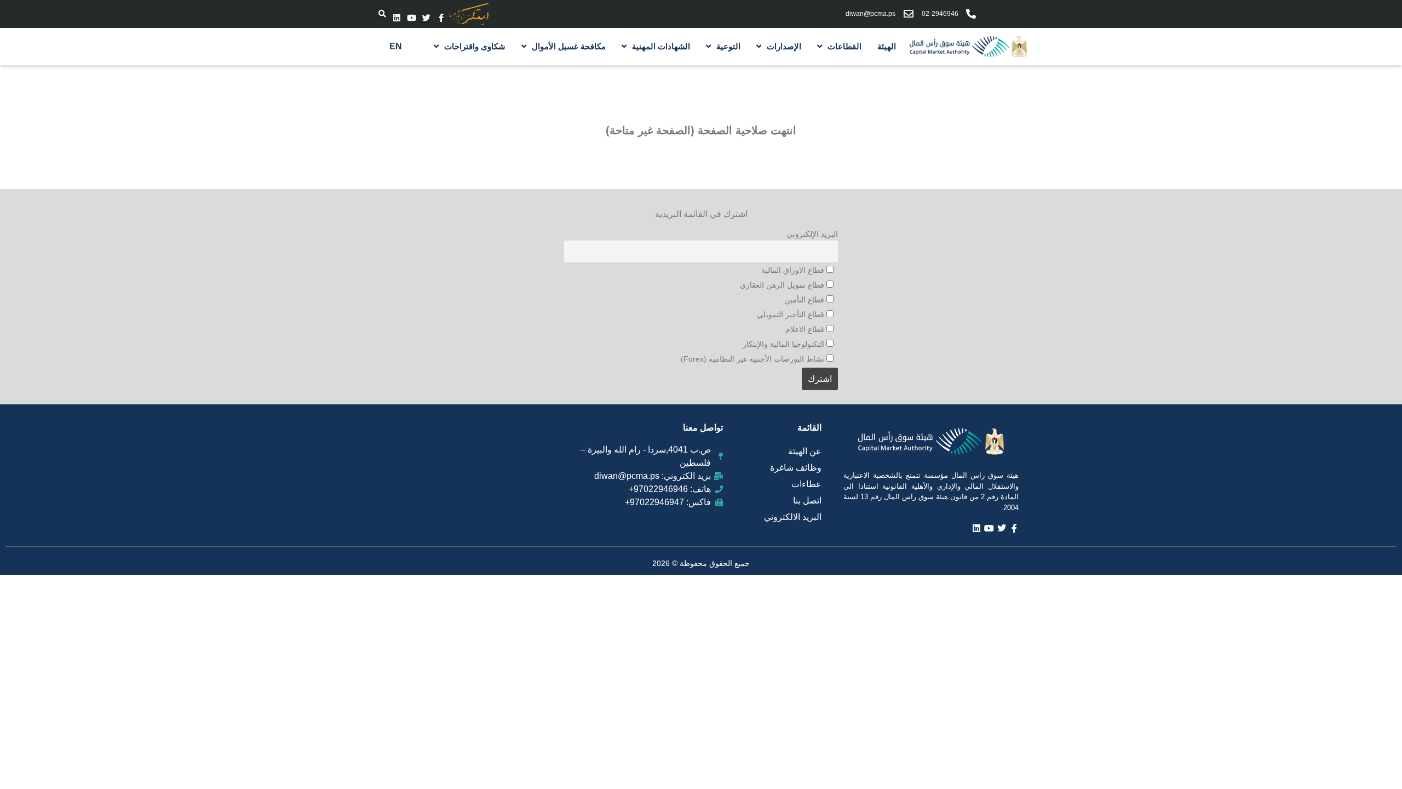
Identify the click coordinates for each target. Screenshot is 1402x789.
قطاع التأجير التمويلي (791, 314)
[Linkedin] (396, 17)
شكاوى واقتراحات (474, 46)
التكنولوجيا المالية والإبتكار (784, 344)
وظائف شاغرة (795, 467)
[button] (382, 14)
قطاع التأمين (805, 299)
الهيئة (886, 46)
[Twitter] (426, 17)
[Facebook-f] (441, 17)
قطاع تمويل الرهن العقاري (783, 285)
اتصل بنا (807, 500)
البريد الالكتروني (792, 517)
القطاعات (844, 46)
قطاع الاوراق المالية (793, 270)
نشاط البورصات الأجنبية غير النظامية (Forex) (753, 359)
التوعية (728, 46)
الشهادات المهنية (661, 46)
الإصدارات (784, 46)
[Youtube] (411, 17)
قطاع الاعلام (805, 329)
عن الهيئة (804, 451)
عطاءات (806, 484)
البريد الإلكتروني (812, 234)
